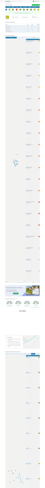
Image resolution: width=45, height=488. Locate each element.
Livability (36, 1)
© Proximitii (16, 282)
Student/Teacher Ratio (33, 37)
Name (22, 37)
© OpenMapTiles (23, 282)
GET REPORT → (15, 293)
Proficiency (11, 37)
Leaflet (25, 282)
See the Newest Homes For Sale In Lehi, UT (35, 307)
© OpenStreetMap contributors (19, 282)
